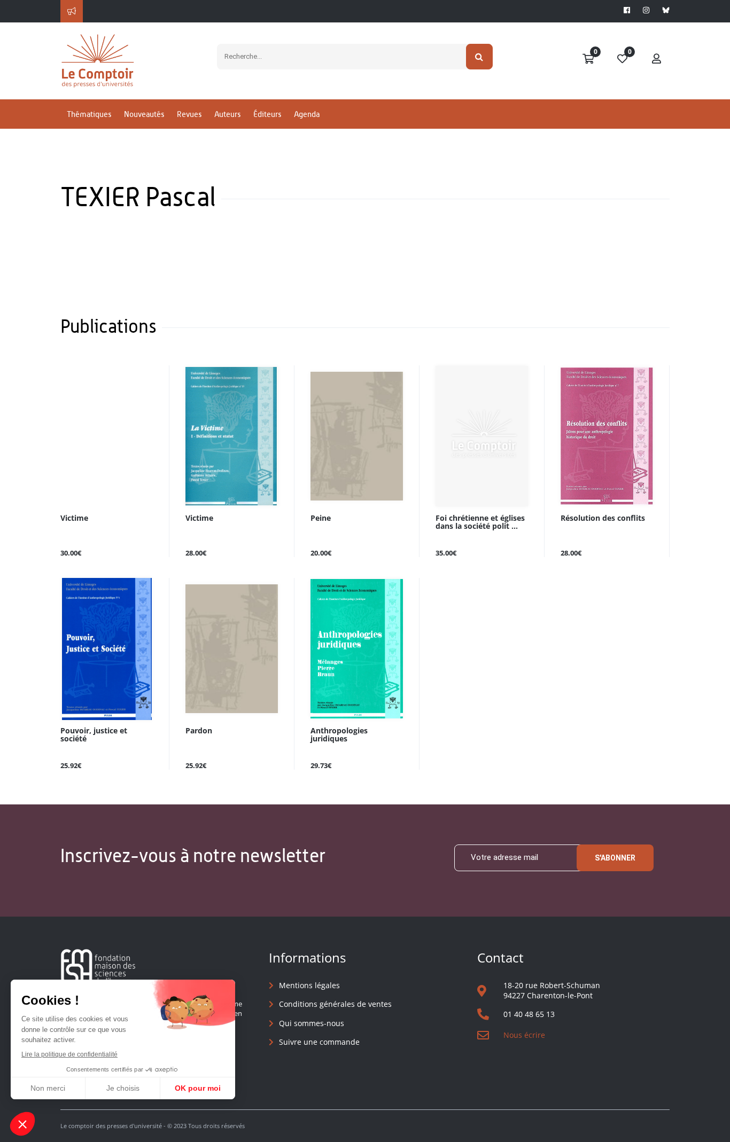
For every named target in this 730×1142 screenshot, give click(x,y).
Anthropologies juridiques (339, 735)
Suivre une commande (319, 1042)
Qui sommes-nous (311, 1023)
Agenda (307, 114)
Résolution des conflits (603, 518)
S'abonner (615, 858)
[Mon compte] (657, 59)
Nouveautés (144, 114)
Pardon (198, 731)
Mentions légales (309, 985)
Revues (189, 114)
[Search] (479, 56)
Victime (74, 518)
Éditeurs (267, 114)
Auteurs (227, 114)
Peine (320, 518)
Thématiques (89, 114)
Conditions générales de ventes (335, 1004)
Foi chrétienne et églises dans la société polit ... (480, 522)
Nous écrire (524, 1035)
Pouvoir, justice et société (93, 735)
